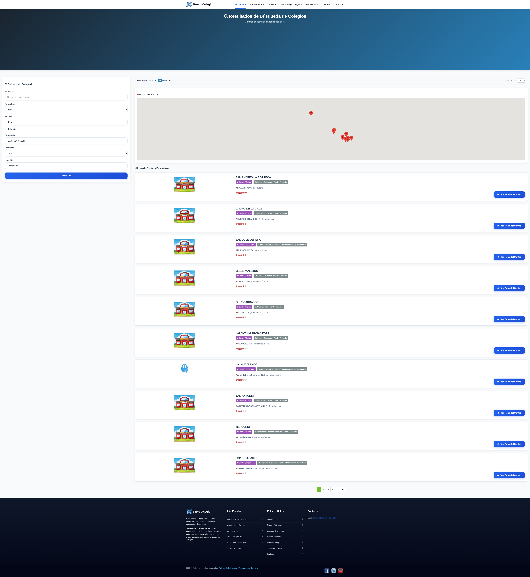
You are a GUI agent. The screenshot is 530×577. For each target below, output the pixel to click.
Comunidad (10, 135)
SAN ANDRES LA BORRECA (253, 177)
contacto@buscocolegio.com (324, 518)
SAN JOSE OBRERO (248, 239)
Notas (272, 4)
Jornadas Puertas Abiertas (237, 519)
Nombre (9, 91)
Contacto (339, 4)
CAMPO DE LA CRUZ (249, 208)
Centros (326, 4)
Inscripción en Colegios (236, 525)
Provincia (9, 147)
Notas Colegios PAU (235, 537)
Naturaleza (10, 104)
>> (343, 489)
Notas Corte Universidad (236, 543)
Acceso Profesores (274, 537)
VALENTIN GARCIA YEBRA (253, 333)
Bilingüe (12, 129)
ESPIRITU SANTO (247, 458)
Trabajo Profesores (274, 525)
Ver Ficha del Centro (510, 194)
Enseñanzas (11, 116)
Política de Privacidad (227, 568)
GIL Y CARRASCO (247, 302)
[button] (311, 113)
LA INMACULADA (247, 364)
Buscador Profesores (275, 531)
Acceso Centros (273, 519)
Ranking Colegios (274, 543)
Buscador (240, 4)
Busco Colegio (202, 4)
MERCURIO (243, 426)
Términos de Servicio (248, 568)
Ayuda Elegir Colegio (290, 4)
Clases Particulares (234, 548)
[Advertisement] (265, 44)
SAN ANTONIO (245, 395)
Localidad (9, 160)
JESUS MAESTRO (247, 270)
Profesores (311, 4)
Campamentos (257, 4)
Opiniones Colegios (275, 548)
